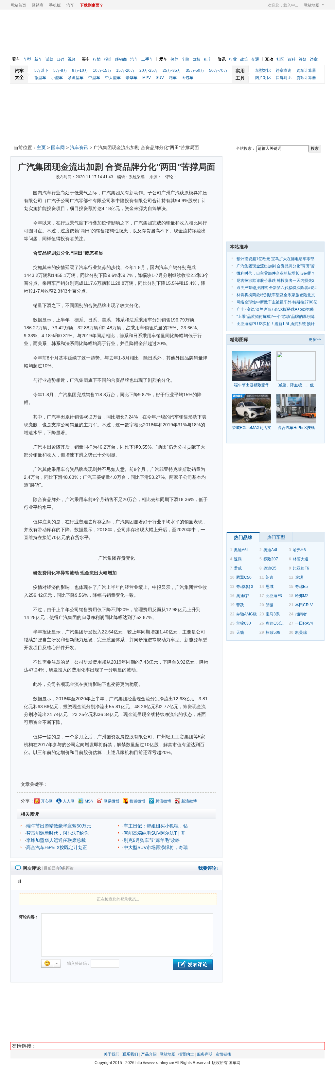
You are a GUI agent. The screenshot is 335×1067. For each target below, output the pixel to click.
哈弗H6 (299, 550)
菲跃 (240, 605)
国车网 (58, 147)
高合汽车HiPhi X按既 (296, 427)
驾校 (197, 59)
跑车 (173, 77)
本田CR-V (304, 605)
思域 (269, 586)
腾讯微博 (163, 801)
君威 (238, 568)
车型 (27, 59)
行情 (97, 59)
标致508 (273, 632)
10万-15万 (102, 70)
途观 (299, 577)
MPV (146, 77)
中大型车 (113, 77)
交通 (255, 59)
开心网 (47, 801)
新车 (38, 59)
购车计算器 (306, 70)
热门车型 (276, 537)
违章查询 (283, 70)
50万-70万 (218, 70)
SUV (160, 77)
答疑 (303, 59)
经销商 (38, 5)
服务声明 (205, 1054)
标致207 (270, 559)
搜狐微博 (137, 801)
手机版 (55, 5)
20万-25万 (148, 70)
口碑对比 (283, 77)
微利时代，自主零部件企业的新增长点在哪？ (276, 273)
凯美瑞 (301, 632)
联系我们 (130, 1054)
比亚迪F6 (301, 568)
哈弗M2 (302, 595)
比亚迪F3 (274, 595)
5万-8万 (60, 70)
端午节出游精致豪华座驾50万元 (58, 825)
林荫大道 (301, 559)
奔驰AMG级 (246, 614)
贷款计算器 (306, 77)
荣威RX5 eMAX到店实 (251, 427)
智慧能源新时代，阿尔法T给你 (57, 833)
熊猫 (269, 605)
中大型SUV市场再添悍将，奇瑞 (156, 847)
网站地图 (311, 5)
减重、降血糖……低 (296, 385)
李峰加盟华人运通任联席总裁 (56, 840)
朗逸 (269, 577)
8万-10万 (80, 70)
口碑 (60, 59)
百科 (291, 59)
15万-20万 (125, 70)
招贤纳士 (186, 1054)
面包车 (187, 77)
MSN (89, 801)
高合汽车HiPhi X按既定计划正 (56, 847)
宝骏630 (243, 623)
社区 (280, 59)
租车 (208, 59)
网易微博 (111, 801)
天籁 (240, 632)
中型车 (94, 77)
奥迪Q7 (242, 595)
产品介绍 (149, 1054)
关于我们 (111, 1054)
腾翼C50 (244, 577)
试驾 (49, 59)
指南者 (301, 614)
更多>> (315, 339)
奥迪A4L (270, 550)
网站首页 (18, 5)
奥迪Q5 (269, 568)
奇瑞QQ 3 (244, 586)
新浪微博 (189, 801)
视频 (72, 59)
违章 (314, 59)
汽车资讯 (79, 147)
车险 (185, 59)
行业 (233, 59)
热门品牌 (243, 537)
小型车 (57, 77)
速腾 (238, 559)
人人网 (69, 801)
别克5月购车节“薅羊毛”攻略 (152, 840)
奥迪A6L (241, 550)
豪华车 (131, 77)
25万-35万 (172, 70)
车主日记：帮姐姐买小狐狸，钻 (156, 825)
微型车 (40, 77)
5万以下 (41, 70)
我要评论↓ (208, 868)
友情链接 (223, 1054)
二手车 (147, 59)
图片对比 (263, 77)
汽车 (70, 5)
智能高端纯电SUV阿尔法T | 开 (154, 833)
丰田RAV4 (304, 623)
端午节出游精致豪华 (251, 385)
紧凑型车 (75, 77)
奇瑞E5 (301, 586)
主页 (41, 147)
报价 (108, 59)
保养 (174, 59)
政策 (244, 59)
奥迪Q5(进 (275, 623)
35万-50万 (195, 70)
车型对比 (263, 70)
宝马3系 (273, 614)
